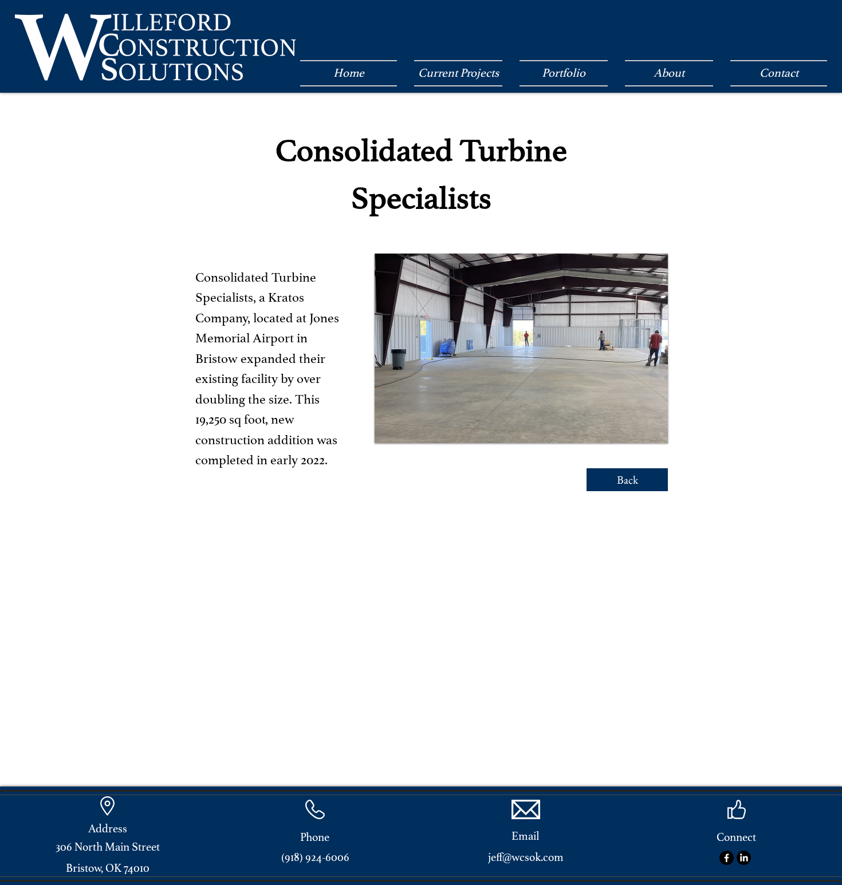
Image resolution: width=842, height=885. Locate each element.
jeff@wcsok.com (526, 857)
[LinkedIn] (744, 858)
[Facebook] (726, 858)
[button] (521, 348)
